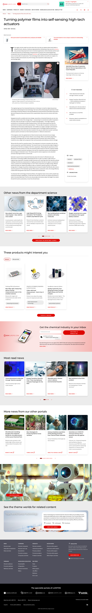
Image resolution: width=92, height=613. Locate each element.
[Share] (81, 10)
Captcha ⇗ (58, 339)
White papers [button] (35, 9)
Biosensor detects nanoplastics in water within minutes (78, 119)
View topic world (52, 527)
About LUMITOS (22, 600)
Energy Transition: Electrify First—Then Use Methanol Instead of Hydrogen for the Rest (77, 101)
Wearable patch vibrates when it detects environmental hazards (77, 107)
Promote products (37, 553)
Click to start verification (52, 337)
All (18, 4)
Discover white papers (52, 546)
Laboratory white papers (53, 548)
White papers (35, 568)
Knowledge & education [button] (47, 9)
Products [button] (16, 9)
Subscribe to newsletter (74, 332)
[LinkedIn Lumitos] (87, 604)
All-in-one (35, 575)
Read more (43, 346)
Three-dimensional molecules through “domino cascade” (76, 94)
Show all (71, 169)
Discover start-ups (22, 548)
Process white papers (52, 551)
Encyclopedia (21, 564)
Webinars (34, 573)
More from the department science (46, 240)
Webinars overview (8, 568)
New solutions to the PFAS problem (76, 113)
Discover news (7, 546)
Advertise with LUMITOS (10, 600)
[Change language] (85, 10)
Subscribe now (74, 555)
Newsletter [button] (58, 9)
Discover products (36, 546)
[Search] (48, 4)
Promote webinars (8, 566)
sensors (56, 49)
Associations (21, 551)
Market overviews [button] (25, 9)
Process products (36, 551)
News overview (7, 551)
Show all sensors (46, 315)
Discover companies (23, 546)
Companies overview (23, 555)
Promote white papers (52, 553)
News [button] (4, 9)
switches (35, 54)
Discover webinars (8, 564)
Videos (19, 571)
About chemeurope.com (34, 600)
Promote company (22, 553)
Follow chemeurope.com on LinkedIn (77, 558)
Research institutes (23, 568)
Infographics (21, 566)
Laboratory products (37, 548)
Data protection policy (29, 604)
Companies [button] (10, 9)
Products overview (36, 555)
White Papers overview (52, 555)
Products (34, 566)
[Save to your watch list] (77, 10)
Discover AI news (14, 495)
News (33, 564)
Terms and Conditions (15, 604)
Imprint (6, 604)
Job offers (34, 571)
